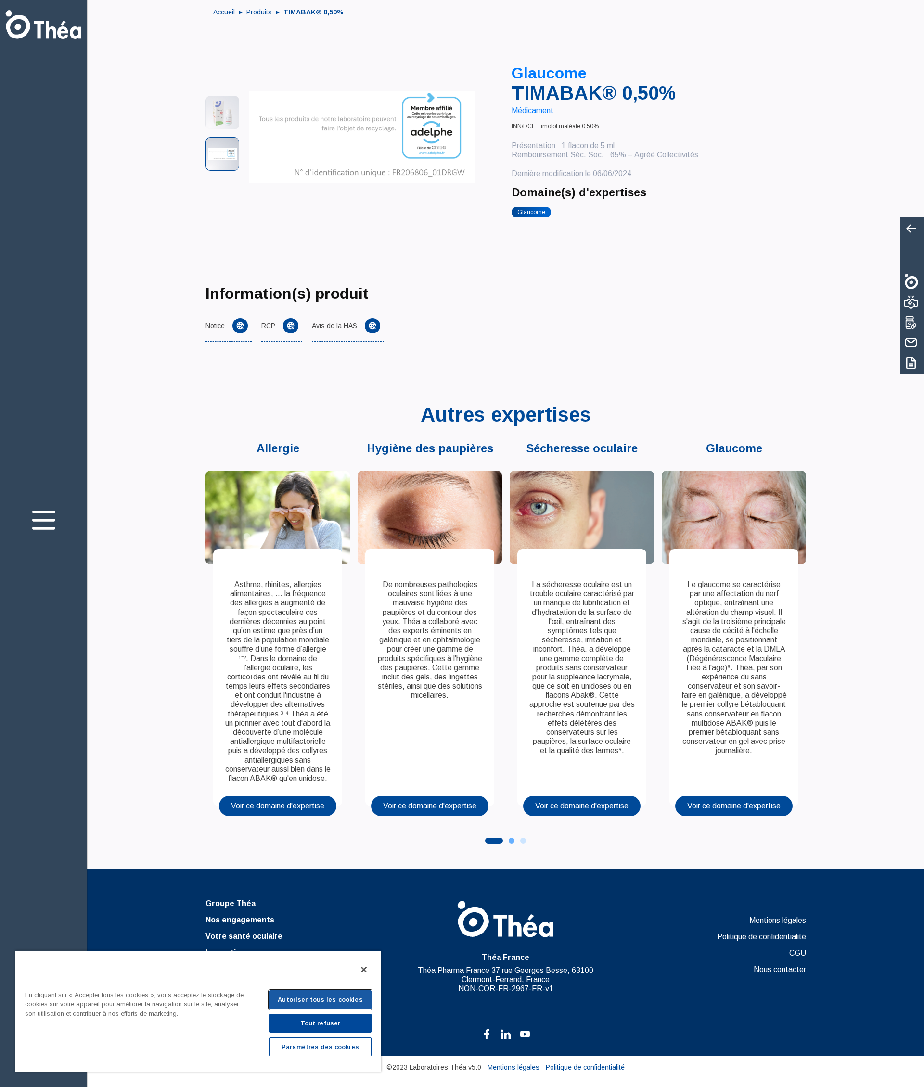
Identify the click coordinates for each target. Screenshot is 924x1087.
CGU (797, 953)
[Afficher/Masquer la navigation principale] (43, 520)
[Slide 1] (222, 112)
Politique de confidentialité (761, 937)
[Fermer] (363, 969)
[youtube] (525, 1034)
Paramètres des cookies (320, 1046)
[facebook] (486, 1034)
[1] (511, 841)
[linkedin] (506, 1034)
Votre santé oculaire (243, 936)
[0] (494, 841)
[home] (43, 24)
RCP (268, 326)
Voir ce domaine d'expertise (277, 806)
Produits (260, 12)
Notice (215, 326)
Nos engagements (239, 920)
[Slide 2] (222, 154)
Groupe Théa (230, 903)
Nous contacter (780, 969)
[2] (523, 841)
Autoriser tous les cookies (320, 999)
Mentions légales (777, 920)
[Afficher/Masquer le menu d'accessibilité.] (911, 229)
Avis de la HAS (334, 326)
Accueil (225, 12)
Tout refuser (320, 1023)
